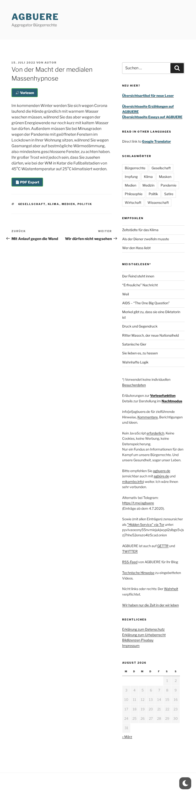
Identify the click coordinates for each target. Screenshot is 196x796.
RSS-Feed (129, 562)
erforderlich (155, 433)
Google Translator (156, 141)
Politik (84, 204)
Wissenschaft (158, 202)
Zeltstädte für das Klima (140, 230)
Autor (50, 62)
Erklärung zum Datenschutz (143, 629)
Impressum (131, 646)
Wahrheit (171, 589)
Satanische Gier (134, 344)
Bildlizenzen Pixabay (137, 640)
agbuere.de (161, 471)
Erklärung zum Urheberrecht (144, 635)
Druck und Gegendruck (140, 326)
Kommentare (147, 417)
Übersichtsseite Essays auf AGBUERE (152, 117)
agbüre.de (161, 476)
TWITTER (130, 551)
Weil (125, 294)
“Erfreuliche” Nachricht (140, 285)
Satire (168, 194)
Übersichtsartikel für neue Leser (148, 96)
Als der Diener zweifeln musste (145, 239)
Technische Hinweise (138, 573)
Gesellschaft (32, 204)
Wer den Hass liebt (136, 248)
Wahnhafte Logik (135, 362)
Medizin (148, 185)
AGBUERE (35, 17)
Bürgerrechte (135, 168)
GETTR (163, 546)
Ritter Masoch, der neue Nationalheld (150, 335)
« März (127, 737)
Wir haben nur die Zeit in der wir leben (150, 605)
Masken (165, 177)
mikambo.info (132, 482)
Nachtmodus (172, 401)
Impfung (131, 177)
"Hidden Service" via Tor (145, 524)
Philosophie (133, 194)
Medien (68, 204)
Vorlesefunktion (162, 395)
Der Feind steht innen (138, 276)
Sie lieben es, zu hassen (140, 353)
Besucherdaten (134, 385)
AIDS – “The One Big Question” (146, 303)
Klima (54, 204)
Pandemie (168, 185)
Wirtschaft (133, 202)
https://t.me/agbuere (138, 503)
